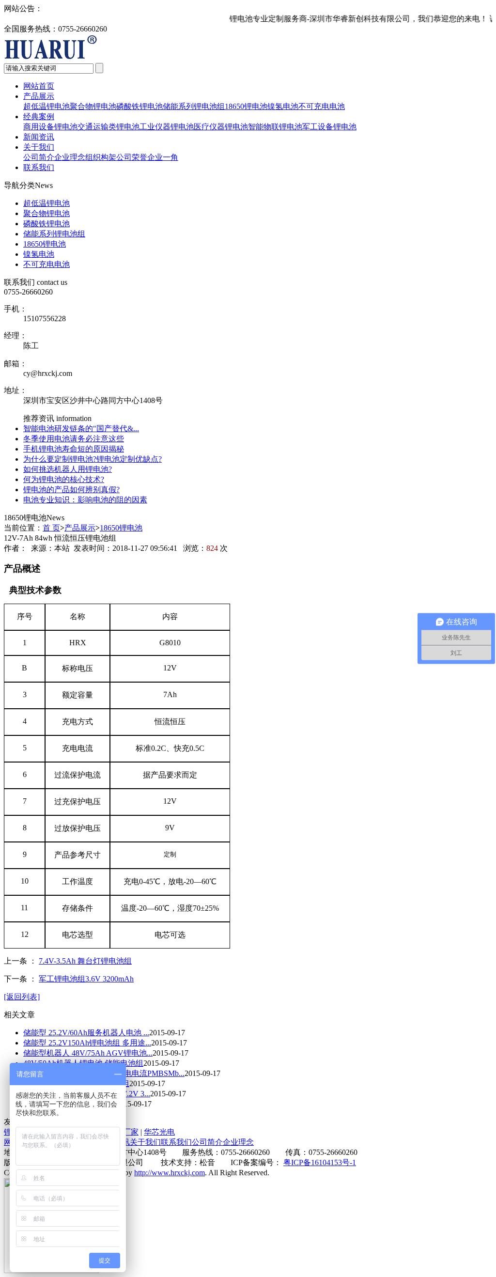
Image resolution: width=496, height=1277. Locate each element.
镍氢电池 (282, 106)
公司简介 (38, 157)
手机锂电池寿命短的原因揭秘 (73, 449)
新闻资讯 (38, 137)
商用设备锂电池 (50, 127)
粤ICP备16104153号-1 (319, 1162)
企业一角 (162, 157)
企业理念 (69, 157)
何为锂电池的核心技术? (63, 479)
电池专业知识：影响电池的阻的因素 (85, 500)
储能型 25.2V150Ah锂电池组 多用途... (87, 1043)
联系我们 (38, 167)
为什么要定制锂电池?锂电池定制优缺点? (92, 459)
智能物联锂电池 (275, 127)
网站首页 (38, 86)
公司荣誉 (131, 157)
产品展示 (38, 96)
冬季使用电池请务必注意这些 (73, 439)
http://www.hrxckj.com (169, 1172)
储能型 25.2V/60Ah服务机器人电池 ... (86, 1032)
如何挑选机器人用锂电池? (67, 469)
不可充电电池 (321, 106)
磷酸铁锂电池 (139, 106)
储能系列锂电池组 (194, 106)
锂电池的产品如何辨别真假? (71, 489)
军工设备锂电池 (329, 127)
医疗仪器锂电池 (221, 127)
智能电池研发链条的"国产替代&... (81, 428)
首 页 (51, 528)
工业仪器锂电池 (167, 127)
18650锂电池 (246, 106)
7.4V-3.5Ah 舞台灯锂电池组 (85, 961)
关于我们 (38, 147)
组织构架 (100, 157)
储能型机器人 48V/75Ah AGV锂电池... (88, 1053)
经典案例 (38, 116)
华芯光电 (159, 1132)
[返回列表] (22, 997)
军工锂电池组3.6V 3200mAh (86, 979)
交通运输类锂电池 (109, 127)
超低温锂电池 (46, 106)
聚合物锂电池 (93, 106)
